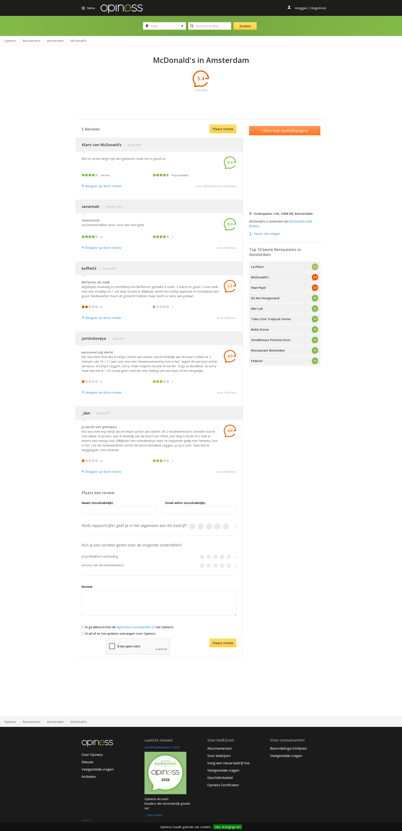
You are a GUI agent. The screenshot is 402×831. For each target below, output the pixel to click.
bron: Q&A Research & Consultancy (216, 186)
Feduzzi (257, 361)
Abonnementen (219, 748)
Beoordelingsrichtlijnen (288, 748)
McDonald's (260, 277)
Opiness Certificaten (223, 785)
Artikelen (89, 776)
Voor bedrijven (219, 755)
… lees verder (153, 815)
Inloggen (301, 8)
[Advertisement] (201, 101)
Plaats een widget (267, 233)
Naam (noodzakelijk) (97, 503)
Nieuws (87, 762)
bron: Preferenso (226, 248)
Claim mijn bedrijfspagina (285, 130)
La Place (257, 267)
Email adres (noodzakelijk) (185, 503)
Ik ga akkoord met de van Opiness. (129, 627)
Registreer (319, 8)
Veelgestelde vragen (98, 769)
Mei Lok (257, 308)
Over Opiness (92, 754)
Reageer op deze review (101, 186)
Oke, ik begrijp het (227, 827)
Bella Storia (260, 329)
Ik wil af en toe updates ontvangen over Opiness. (120, 633)
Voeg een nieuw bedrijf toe (228, 763)
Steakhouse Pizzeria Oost (270, 340)
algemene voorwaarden (134, 627)
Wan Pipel (258, 287)
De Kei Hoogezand (265, 298)
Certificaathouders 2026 (162, 747)
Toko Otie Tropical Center (271, 319)
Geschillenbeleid (220, 777)
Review (87, 586)
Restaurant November (268, 350)
